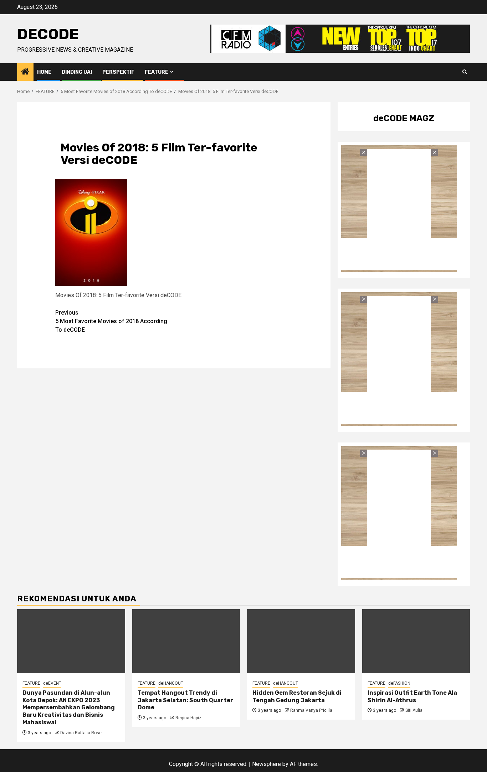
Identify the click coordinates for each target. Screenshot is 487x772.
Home (44, 72)
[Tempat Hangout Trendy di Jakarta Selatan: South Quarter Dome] (186, 641)
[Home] (25, 72)
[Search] (464, 72)
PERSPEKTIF (118, 72)
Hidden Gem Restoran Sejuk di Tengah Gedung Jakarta (297, 696)
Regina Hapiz (188, 717)
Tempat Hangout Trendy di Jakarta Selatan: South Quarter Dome (185, 700)
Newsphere (266, 764)
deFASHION (399, 683)
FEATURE (156, 72)
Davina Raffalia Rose (81, 732)
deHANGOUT (170, 683)
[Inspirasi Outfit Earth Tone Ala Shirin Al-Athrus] (416, 641)
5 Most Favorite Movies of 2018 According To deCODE (111, 321)
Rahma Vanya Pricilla (311, 710)
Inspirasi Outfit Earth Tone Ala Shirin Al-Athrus (412, 696)
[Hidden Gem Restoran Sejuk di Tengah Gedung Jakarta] (301, 641)
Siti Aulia (413, 710)
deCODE (48, 34)
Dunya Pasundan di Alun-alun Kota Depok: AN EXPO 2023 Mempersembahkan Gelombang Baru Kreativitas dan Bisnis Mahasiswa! (68, 707)
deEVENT (52, 683)
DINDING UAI (77, 72)
